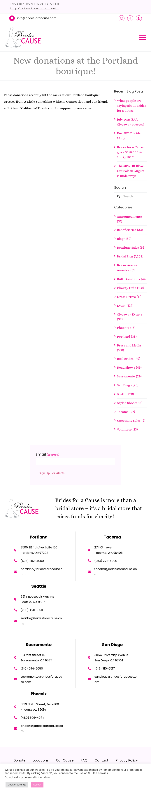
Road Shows (126, 367)
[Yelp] (139, 18)
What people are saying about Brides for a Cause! (131, 105)
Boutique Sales (128, 247)
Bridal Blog (125, 256)
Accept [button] (37, 784)
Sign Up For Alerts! (52, 473)
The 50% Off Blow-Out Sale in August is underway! (131, 171)
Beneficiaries (126, 230)
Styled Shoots (127, 403)
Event (121, 305)
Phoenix (123, 328)
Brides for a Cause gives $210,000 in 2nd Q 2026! (130, 152)
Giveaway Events (129, 314)
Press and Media (129, 345)
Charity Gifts (126, 288)
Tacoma (123, 412)
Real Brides (125, 358)
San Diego (124, 385)
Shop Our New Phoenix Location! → (34, 8)
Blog (120, 238)
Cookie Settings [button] (17, 784)
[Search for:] (133, 196)
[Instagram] (121, 18)
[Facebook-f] (130, 18)
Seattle (122, 394)
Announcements (129, 216)
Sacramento (126, 376)
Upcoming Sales (129, 420)
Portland (123, 336)
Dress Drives (126, 297)
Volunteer (124, 429)
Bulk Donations (128, 279)
